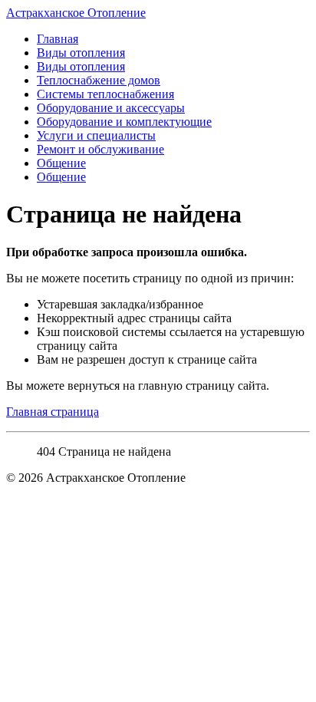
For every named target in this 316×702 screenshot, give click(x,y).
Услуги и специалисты (96, 135)
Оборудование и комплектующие (124, 121)
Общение (61, 163)
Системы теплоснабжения (105, 94)
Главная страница (52, 411)
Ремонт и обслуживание (100, 149)
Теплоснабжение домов (98, 80)
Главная (57, 38)
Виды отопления (81, 52)
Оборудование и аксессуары (111, 107)
